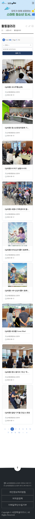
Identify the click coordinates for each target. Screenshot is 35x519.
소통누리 (8, 30)
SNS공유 (26, 26)
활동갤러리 (17, 30)
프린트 (33, 26)
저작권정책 (17, 498)
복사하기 (29, 26)
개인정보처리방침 (17, 492)
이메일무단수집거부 (17, 505)
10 (19, 432)
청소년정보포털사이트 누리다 (8, 3)
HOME (2, 30)
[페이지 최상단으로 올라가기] (17, 467)
